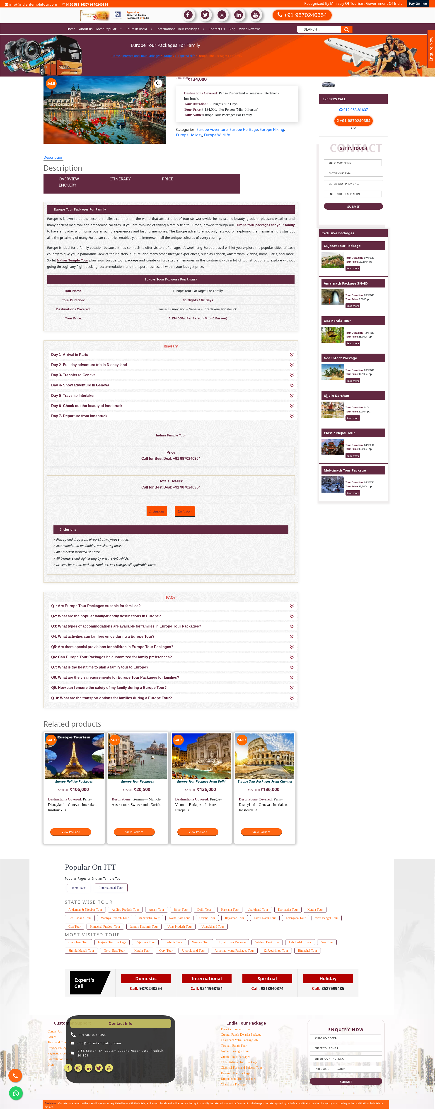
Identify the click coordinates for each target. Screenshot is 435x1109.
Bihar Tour (181, 909)
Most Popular (106, 29)
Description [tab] (53, 157)
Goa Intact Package (340, 358)
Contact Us (217, 29)
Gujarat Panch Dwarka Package (241, 1034)
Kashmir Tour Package (235, 1073)
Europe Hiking (272, 129)
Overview (69, 179)
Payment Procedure (60, 1053)
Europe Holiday (189, 134)
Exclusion (185, 511)
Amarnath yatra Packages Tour (234, 950)
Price (167, 179)
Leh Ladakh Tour (300, 942)
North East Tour (179, 918)
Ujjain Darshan (336, 395)
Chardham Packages (233, 1084)
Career (52, 1037)
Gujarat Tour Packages (235, 1057)
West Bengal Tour (326, 918)
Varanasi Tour (201, 942)
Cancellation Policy (60, 1059)
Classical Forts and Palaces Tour (241, 1067)
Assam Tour (156, 909)
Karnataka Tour (288, 909)
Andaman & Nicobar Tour (85, 909)
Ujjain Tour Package (232, 942)
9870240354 (98, 4)
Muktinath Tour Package (345, 470)
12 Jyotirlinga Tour (275, 950)
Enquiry (67, 185)
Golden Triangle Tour (235, 1051)
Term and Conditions (61, 1042)
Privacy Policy (57, 1048)
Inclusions (156, 511)
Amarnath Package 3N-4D (346, 283)
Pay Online (418, 4)
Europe (167, 56)
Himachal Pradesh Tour (105, 926)
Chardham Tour (78, 942)
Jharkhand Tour (258, 909)
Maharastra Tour (149, 918)
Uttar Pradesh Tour (179, 926)
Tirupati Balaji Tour (234, 1045)
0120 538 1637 (76, 4)
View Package (71, 832)
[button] (158, 83)
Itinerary (120, 179)
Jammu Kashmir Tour (144, 926)
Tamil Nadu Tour (265, 918)
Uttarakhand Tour (212, 926)
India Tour (78, 888)
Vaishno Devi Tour (267, 942)
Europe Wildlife (185, 56)
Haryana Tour (230, 909)
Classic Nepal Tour (339, 433)
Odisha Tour (207, 918)
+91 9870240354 (187, 458)
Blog (232, 29)
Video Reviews (250, 29)
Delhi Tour (204, 909)
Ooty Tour (166, 950)
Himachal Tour (307, 950)
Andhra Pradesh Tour (125, 909)
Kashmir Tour (173, 942)
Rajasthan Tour (234, 918)
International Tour (111, 887)
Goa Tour (74, 926)
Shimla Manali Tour (81, 950)
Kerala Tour (315, 909)
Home (71, 29)
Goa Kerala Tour (337, 320)
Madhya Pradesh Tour (115, 918)
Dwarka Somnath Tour (235, 1029)
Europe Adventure (212, 129)
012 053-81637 (355, 110)
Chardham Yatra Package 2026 (240, 1040)
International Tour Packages (178, 29)
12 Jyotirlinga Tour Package (239, 1062)
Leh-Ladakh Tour (79, 918)
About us (86, 29)
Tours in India (136, 29)
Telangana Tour (296, 918)
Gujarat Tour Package (342, 245)
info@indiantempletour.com (32, 4)
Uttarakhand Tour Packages (238, 1078)
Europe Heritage (244, 129)
